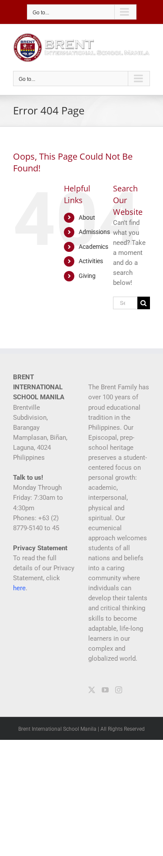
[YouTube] (105, 689)
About (87, 217)
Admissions (94, 231)
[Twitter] (91, 689)
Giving (87, 275)
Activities (91, 260)
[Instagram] (118, 689)
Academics (93, 246)
